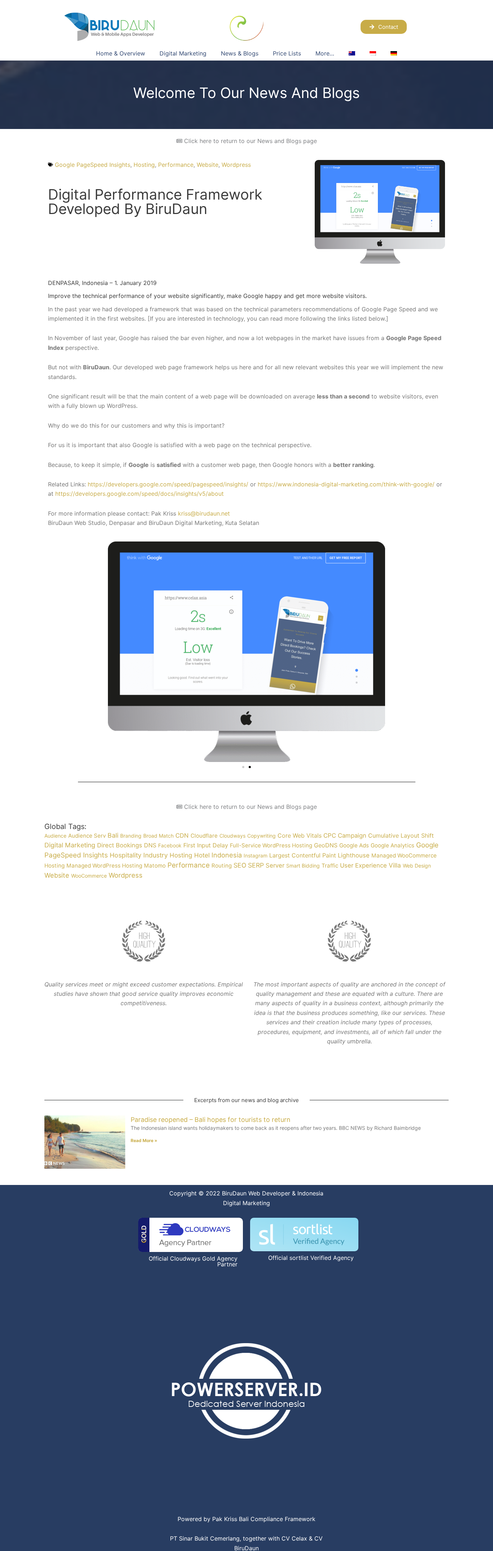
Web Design (417, 866)
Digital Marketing (183, 53)
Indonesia (226, 855)
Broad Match (158, 836)
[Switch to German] (393, 53)
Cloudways (232, 836)
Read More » (144, 1140)
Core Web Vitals (300, 835)
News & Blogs (239, 53)
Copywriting (261, 836)
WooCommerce (89, 876)
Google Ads (354, 845)
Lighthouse (354, 855)
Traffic (330, 865)
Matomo (155, 865)
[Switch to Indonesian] (372, 53)
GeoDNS (325, 845)
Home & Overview (120, 53)
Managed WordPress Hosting (104, 865)
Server (275, 865)
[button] (243, 767)
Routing (221, 865)
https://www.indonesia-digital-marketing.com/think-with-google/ (346, 484)
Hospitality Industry (139, 855)
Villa (395, 865)
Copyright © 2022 (194, 1193)
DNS (150, 845)
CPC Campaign (344, 835)
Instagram (255, 855)
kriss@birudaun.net (204, 513)
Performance (175, 164)
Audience (55, 836)
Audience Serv (87, 835)
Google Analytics (392, 845)
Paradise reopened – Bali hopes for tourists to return (211, 1119)
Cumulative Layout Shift (401, 835)
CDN (182, 835)
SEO (240, 865)
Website (207, 164)
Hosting (144, 164)
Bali (113, 835)
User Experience (363, 865)
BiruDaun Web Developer (256, 1193)
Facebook (170, 845)
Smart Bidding (303, 866)
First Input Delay (205, 845)
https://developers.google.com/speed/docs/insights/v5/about (139, 493)
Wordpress (236, 164)
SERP (256, 865)
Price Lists (287, 53)
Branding (130, 836)
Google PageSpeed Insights (92, 164)
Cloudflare (204, 835)
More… (324, 53)
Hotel (202, 855)
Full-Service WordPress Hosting (271, 845)
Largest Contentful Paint (302, 855)
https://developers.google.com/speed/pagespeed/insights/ (168, 484)
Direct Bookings (119, 845)
